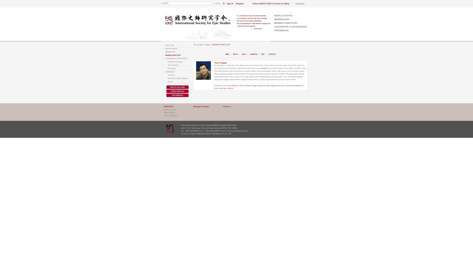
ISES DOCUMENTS (170, 115)
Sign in (230, 4)
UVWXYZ (272, 54)
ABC (227, 54)
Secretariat (172, 68)
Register (240, 4)
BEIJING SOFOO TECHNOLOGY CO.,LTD (214, 134)
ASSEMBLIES (281, 30)
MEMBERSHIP (281, 19)
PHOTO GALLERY (177, 87)
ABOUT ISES (265, 4)
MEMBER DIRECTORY (286, 23)
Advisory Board (173, 65)
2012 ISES (171, 75)
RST (263, 54)
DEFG (235, 54)
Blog (287, 4)
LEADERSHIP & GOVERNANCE (290, 26)
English (302, 4)
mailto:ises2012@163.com (237, 131)
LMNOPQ (253, 54)
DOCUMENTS (177, 95)
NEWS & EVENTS (283, 15)
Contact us (278, 4)
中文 (297, 4)
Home (255, 4)
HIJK (244, 54)
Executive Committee (175, 62)
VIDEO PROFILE (177, 91)
